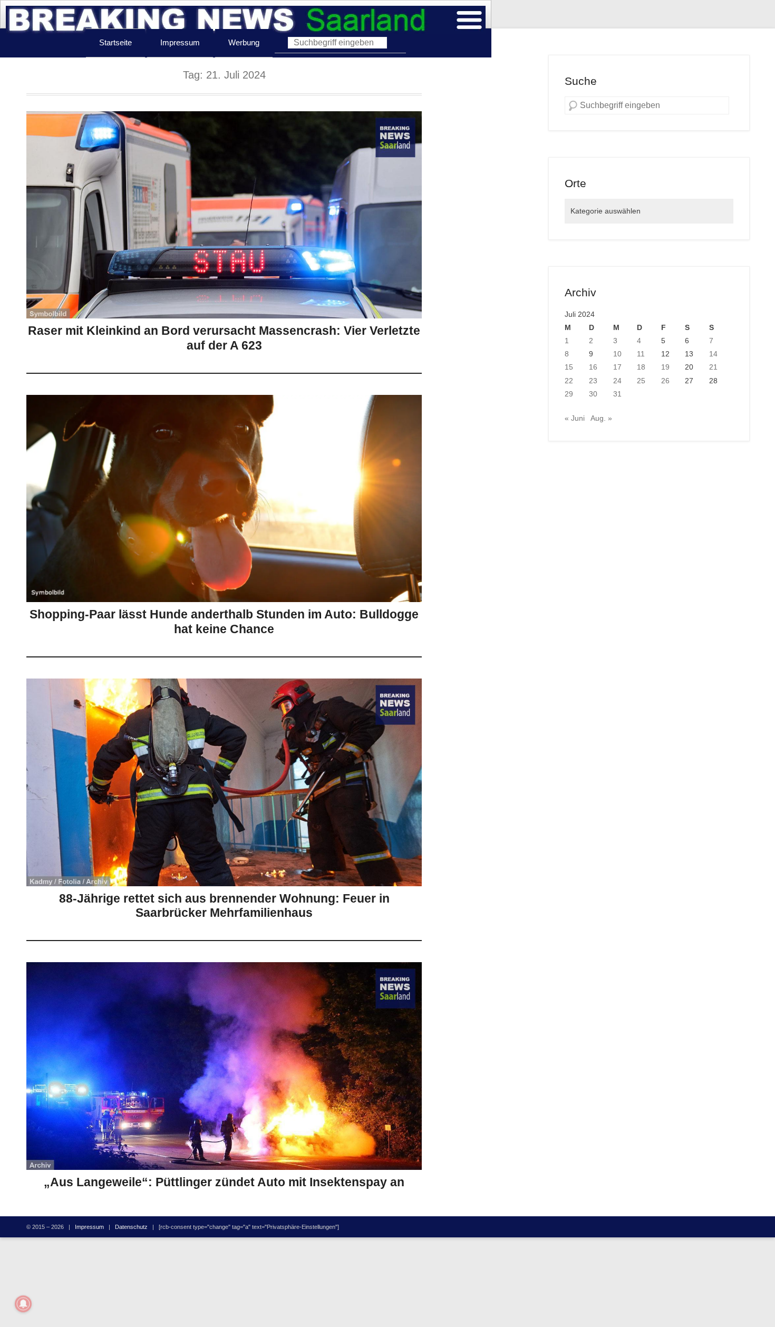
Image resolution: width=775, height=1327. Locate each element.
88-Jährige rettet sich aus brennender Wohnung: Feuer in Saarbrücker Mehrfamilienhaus (224, 906)
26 (665, 380)
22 (569, 380)
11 (641, 354)
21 (713, 367)
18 (641, 367)
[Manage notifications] (23, 1303)
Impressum (180, 42)
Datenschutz (131, 1227)
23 (593, 380)
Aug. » (601, 418)
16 (593, 367)
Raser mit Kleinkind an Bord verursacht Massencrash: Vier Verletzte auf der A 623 (224, 338)
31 (617, 394)
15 (569, 367)
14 (713, 354)
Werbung (243, 42)
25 (641, 380)
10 (617, 354)
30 (593, 394)
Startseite (115, 42)
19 (665, 367)
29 (569, 394)
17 (617, 367)
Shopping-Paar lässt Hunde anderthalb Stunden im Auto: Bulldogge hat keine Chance (224, 621)
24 (617, 380)
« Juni (575, 418)
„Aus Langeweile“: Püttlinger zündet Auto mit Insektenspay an (224, 1182)
